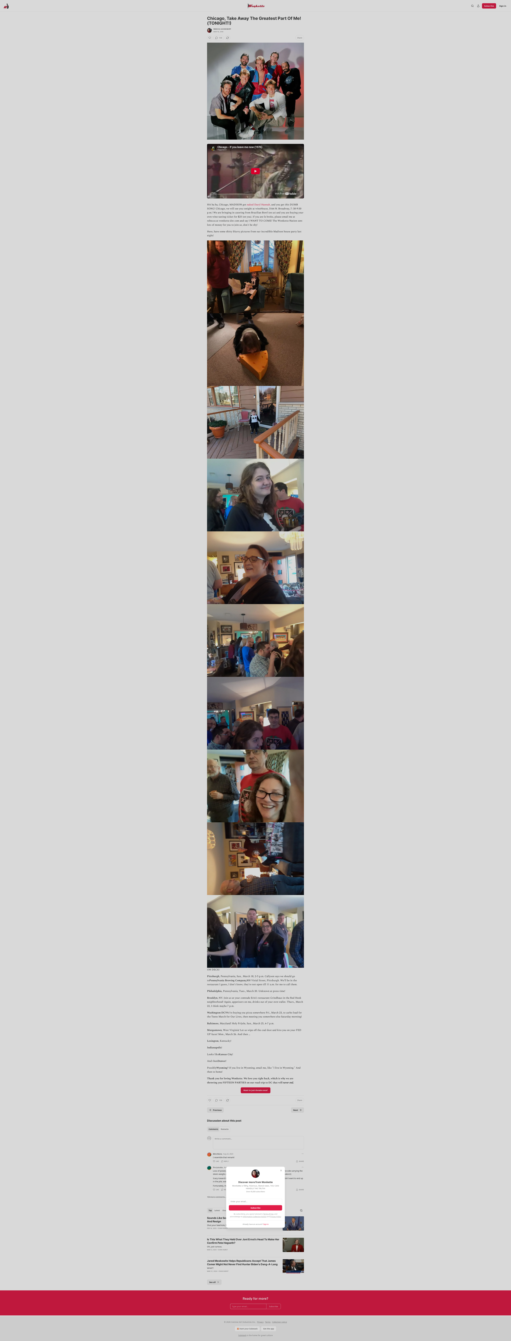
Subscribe (255, 1207)
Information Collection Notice (254, 1216)
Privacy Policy (275, 1216)
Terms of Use (268, 1214)
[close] (281, 1170)
